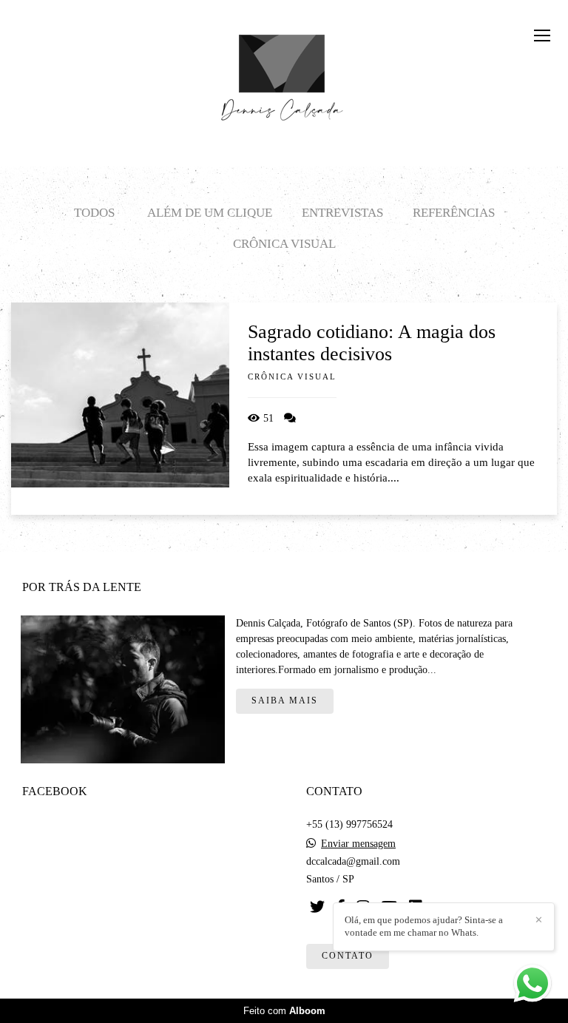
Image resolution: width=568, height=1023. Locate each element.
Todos (94, 213)
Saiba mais (284, 701)
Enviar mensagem (358, 844)
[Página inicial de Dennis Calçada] (284, 70)
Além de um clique (209, 213)
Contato (347, 956)
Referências (454, 213)
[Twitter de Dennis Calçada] (317, 906)
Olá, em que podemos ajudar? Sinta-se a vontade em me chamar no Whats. (424, 926)
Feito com (284, 1010)
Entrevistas (342, 213)
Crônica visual (284, 244)
